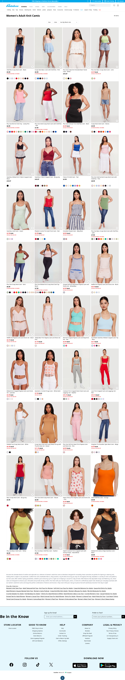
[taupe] (103, 186)
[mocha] (27, 78)
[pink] (21, 78)
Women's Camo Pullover (41, 591)
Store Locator (12, 628)
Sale (65, 6)
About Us (87, 628)
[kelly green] (25, 132)
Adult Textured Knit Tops (30, 588)
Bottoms (39, 10)
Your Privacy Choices (112, 631)
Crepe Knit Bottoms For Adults (83, 588)
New (13, 10)
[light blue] (10, 399)
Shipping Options (37, 631)
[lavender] (32, 132)
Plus (31, 6)
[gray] (12, 78)
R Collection (76, 10)
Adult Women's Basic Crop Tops (74, 594)
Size (49, 22)
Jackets (44, 10)
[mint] (38, 132)
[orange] (14, 132)
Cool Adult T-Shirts (112, 596)
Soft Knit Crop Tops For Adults (63, 588)
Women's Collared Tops (83, 596)
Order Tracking (62, 636)
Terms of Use (112, 633)
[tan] (49, 132)
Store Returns (37, 636)
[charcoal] (110, 239)
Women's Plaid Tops (51, 599)
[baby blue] (10, 78)
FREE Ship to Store (37, 628)
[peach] (101, 186)
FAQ (62, 628)
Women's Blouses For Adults (77, 591)
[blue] (10, 132)
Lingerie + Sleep (88, 10)
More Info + (56, 1)
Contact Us (62, 633)
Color (55, 22)
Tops (17, 10)
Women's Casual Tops (33, 596)
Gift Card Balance (37, 641)
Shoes (37, 6)
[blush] (36, 292)
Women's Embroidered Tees (68, 599)
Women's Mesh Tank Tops (86, 599)
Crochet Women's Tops (92, 594)
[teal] (64, 186)
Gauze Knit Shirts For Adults (103, 588)
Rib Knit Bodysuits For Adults (96, 591)
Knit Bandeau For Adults (32, 594)
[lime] (92, 78)
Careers (87, 643)
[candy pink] (8, 132)
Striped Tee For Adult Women (15, 596)
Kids (43, 6)
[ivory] (114, 239)
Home (60, 6)
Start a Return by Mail (62, 638)
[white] (14, 78)
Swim (81, 10)
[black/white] (97, 452)
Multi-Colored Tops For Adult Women (52, 596)
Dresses (21, 10)
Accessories (51, 6)
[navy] (25, 78)
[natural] (23, 78)
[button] (109, 5)
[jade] (19, 132)
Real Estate (87, 641)
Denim (34, 10)
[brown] (42, 78)
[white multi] (36, 399)
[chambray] (75, 186)
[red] (16, 78)
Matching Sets (28, 10)
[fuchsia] (94, 78)
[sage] (21, 132)
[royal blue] (38, 78)
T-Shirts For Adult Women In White (52, 594)
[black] (8, 78)
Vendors (87, 638)
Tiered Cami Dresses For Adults (16, 599)
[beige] (92, 452)
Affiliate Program (87, 636)
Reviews (87, 631)
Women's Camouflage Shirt (36, 599)
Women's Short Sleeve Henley (104, 599)
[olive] (45, 186)
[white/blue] (64, 292)
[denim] (38, 452)
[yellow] (19, 78)
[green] (8, 239)
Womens (24, 6)
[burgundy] (36, 186)
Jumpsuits (49, 10)
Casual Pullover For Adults (108, 594)
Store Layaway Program (37, 638)
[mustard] (79, 186)
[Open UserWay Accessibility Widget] (62, 678)
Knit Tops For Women (46, 588)
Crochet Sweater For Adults (15, 594)
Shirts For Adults (70, 596)
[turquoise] (99, 292)
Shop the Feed (87, 633)
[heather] (45, 78)
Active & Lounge (68, 10)
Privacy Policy (112, 628)
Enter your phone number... (103, 617)
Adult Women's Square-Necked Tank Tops (19, 591)
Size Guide (62, 631)
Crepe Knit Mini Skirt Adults (59, 591)
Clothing (9, 10)
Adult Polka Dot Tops (99, 596)
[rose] (101, 559)
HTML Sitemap (62, 641)
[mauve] (36, 505)
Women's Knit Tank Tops (14, 588)
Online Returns (37, 633)
